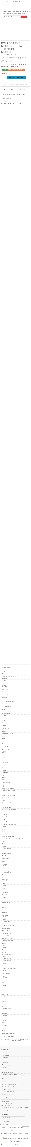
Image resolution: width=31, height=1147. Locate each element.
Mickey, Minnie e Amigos (8, 836)
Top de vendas (5, 1057)
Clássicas (4, 697)
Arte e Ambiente (5, 952)
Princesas (4, 680)
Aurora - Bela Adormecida (8, 817)
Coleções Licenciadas (7, 786)
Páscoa (4, 1010)
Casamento (4, 1025)
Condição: (13, 54)
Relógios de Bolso (6, 960)
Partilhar (13, 89)
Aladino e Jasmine (6, 807)
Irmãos (3, 760)
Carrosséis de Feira (6, 706)
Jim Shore (4, 864)
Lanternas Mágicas (6, 871)
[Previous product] (28, 13)
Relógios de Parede (6, 958)
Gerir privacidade (4, 1124)
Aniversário (4, 1023)
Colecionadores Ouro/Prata (8, 1033)
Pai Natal (4, 868)
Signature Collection (6, 775)
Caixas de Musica (6, 666)
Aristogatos (4, 814)
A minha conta (5, 1078)
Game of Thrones (6, 991)
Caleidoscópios (5, 905)
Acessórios (4, 673)
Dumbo (3, 829)
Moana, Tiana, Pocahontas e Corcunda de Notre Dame (14, 838)
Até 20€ (4, 1030)
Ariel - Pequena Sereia (7, 812)
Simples (4, 671)
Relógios (4, 956)
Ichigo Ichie (4, 1004)
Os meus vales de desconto (8, 1094)
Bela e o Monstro (6, 821)
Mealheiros (4, 912)
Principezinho (5, 694)
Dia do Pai (4, 1015)
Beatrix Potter (5, 994)
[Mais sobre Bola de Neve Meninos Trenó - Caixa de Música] (6, 1039)
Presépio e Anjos (6, 928)
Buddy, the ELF (5, 999)
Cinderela (4, 826)
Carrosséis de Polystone (8, 701)
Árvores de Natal (6, 921)
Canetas (4, 980)
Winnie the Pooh (6, 858)
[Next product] (29, 13)
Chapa (3, 888)
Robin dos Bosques (6, 848)
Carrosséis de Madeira (7, 704)
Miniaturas (4, 709)
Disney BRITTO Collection (8, 788)
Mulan (3, 841)
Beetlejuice (4, 1001)
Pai (3, 755)
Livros (3, 669)
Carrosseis (4, 894)
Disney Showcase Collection (8, 790)
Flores (3, 777)
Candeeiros (4, 963)
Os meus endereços (6, 1089)
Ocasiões (4, 1006)
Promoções (4, 1052)
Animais (4, 685)
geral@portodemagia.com (11, 1110)
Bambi (3, 819)
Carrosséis (4, 700)
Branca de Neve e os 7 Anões (9, 824)
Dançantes (4, 723)
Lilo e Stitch (5, 834)
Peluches (4, 907)
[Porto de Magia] (15, 5)
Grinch (3, 996)
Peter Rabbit (5, 687)
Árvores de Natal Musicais (8, 925)
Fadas (3, 683)
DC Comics (4, 989)
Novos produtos (5, 1055)
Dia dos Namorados (6, 1008)
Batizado (4, 1020)
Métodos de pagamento (7, 1072)
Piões (3, 883)
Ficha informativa (7, 98)
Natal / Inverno (5, 915)
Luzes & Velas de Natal (7, 940)
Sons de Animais (6, 880)
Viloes (3, 861)
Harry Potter (5, 987)
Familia (3, 751)
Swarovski (4, 715)
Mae (3, 752)
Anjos (3, 738)
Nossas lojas (5, 1060)
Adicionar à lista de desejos (21, 84)
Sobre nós (4, 1067)
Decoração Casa (6, 950)
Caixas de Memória (6, 782)
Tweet (5, 89)
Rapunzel (4, 846)
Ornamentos (5, 772)
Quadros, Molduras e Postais (9, 968)
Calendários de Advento (7, 938)
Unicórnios (4, 691)
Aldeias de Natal (6, 931)
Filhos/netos (5, 762)
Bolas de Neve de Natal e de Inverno (10, 916)
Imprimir (5, 84)
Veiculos (4, 899)
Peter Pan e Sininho (6, 853)
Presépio (4, 770)
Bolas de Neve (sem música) (8, 970)
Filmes (3, 805)
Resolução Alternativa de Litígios (9, 1074)
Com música (5, 729)
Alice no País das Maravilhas (9, 809)
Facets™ (4, 800)
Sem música (5, 744)
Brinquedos (4, 877)
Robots (3, 890)
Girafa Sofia (5, 689)
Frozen (3, 831)
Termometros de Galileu (7, 954)
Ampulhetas (5, 966)
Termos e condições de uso (8, 1065)
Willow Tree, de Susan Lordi (8, 749)
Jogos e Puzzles (6, 902)
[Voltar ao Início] (1, 11)
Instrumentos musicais (7, 910)
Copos (3, 945)
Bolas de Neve (5, 728)
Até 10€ (4, 1028)
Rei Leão (4, 851)
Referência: (3, 54)
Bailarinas (4, 678)
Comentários (6, 101)
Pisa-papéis (5, 977)
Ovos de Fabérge (6, 713)
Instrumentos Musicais (7, 710)
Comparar (11, 84)
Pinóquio (4, 856)
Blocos (3, 982)
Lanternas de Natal (6, 935)
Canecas (4, 947)
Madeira (4, 725)
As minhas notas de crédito (8, 1086)
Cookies (4, 1069)
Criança (4, 720)
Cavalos (4, 731)
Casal (3, 765)
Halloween (4, 1018)
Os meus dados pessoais (8, 1091)
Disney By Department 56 (8, 793)
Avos (3, 757)
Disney (3, 785)
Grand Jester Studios (7, 802)
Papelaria (4, 976)
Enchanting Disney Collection (9, 795)
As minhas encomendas (7, 1082)
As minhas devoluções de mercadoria (10, 1084)
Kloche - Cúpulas (6, 973)
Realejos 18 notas (6, 667)
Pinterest (22, 89)
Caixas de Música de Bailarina (9, 676)
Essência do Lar (6, 943)
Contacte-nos (5, 1062)
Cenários (4, 875)
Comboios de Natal (6, 933)
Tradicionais (5, 879)
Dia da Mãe (4, 1013)
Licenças (4, 985)
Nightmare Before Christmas (8, 843)
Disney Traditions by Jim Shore (9, 798)
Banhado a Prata (6, 746)
